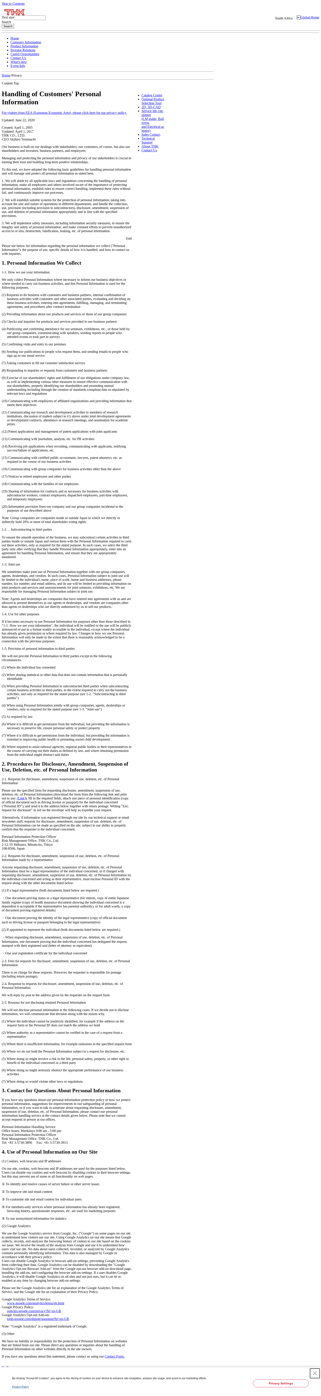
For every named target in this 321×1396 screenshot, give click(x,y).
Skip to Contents (13, 3)
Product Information (24, 46)
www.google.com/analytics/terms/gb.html (35, 1303)
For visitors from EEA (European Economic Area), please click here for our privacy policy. (64, 113)
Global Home (309, 17)
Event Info (17, 66)
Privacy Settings (281, 1383)
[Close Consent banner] (315, 1373)
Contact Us (18, 58)
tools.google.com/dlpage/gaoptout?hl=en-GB (38, 1319)
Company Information (25, 42)
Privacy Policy (20, 1386)
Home (14, 38)
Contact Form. (114, 1356)
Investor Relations (22, 50)
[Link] (21, 798)
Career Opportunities (24, 54)
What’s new (18, 62)
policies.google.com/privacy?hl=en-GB (34, 1311)
